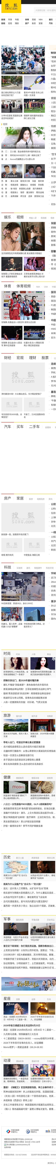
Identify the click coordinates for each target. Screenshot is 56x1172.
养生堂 (23, 196)
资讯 (50, 499)
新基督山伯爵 (25, 189)
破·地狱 (14, 189)
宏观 (10, 23)
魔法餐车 (30, 192)
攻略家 (50, 716)
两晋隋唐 (35, 858)
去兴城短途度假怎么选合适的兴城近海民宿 (24, 747)
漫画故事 (20, 1061)
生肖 (49, 999)
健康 (7, 777)
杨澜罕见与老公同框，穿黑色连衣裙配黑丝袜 (25, 698)
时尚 (7, 654)
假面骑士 (15, 192)
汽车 (7, 427)
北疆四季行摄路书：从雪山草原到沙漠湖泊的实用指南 (29, 751)
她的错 (41, 181)
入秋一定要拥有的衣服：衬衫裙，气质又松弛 (25, 702)
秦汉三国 (20, 858)
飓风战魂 (40, 192)
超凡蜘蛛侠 (37, 189)
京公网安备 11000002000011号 (18, 1145)
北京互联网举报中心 (34, 1131)
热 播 (4, 181)
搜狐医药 (20, 778)
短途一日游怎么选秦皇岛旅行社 (18, 755)
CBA (45, 287)
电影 (52, 218)
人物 (33, 654)
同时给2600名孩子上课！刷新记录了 (25, 155)
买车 (20, 427)
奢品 (49, 654)
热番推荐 (51, 1061)
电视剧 (43, 218)
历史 (7, 857)
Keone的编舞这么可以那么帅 (22, 159)
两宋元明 (51, 858)
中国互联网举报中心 (15, 1131)
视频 (20, 217)
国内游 (19, 716)
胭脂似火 (24, 185)
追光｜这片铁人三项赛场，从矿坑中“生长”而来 (25, 888)
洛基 (34, 181)
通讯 (28, 568)
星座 (7, 999)
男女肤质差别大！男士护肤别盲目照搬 (21, 821)
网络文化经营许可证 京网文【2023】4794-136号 (22, 1142)
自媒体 (48, 427)
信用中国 (7, 1147)
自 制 (4, 185)
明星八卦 (33, 218)
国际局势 (20, 920)
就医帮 (50, 778)
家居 (41, 23)
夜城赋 (33, 185)
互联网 (19, 568)
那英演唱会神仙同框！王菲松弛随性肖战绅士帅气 (27, 689)
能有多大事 (25, 181)
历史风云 (51, 920)
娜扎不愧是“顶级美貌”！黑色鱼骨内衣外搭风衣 (25, 685)
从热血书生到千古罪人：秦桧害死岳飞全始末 (25, 897)
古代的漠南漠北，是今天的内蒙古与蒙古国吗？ (26, 901)
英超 (34, 19)
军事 (10, 19)
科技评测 (49, 568)
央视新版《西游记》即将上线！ (18, 1100)
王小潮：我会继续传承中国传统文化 (25, 151)
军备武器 (35, 920)
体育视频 (24, 286)
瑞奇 (22, 192)
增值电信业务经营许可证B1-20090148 (18, 1139)
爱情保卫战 (39, 196)
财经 (7, 358)
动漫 (7, 1060)
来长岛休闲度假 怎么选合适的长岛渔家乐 (23, 764)
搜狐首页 (11, 6)
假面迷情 (15, 185)
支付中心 (51, 1163)
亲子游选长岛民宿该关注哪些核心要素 (21, 760)
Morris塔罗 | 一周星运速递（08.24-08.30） (23, 1047)
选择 (30, 196)
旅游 (7, 715)
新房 (34, 23)
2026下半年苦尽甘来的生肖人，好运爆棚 (23, 1043)
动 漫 (4, 192)
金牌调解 (15, 196)
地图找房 (40, 499)
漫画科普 (35, 1061)
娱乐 (7, 217)
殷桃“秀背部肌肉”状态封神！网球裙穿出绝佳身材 (26, 693)
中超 (53, 287)
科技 (7, 567)
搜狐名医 (35, 778)
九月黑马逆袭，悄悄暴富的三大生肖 (20, 1034)
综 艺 (4, 196)
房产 (7, 498)
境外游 (34, 716)
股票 (45, 358)
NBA (41, 19)
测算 (18, 999)
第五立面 (15, 181)
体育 (7, 286)
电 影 (4, 189)
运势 (33, 999)
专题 (17, 19)
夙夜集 (41, 185)
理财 (17, 23)
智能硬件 (38, 568)
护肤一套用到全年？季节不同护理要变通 (23, 826)
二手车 (34, 427)
